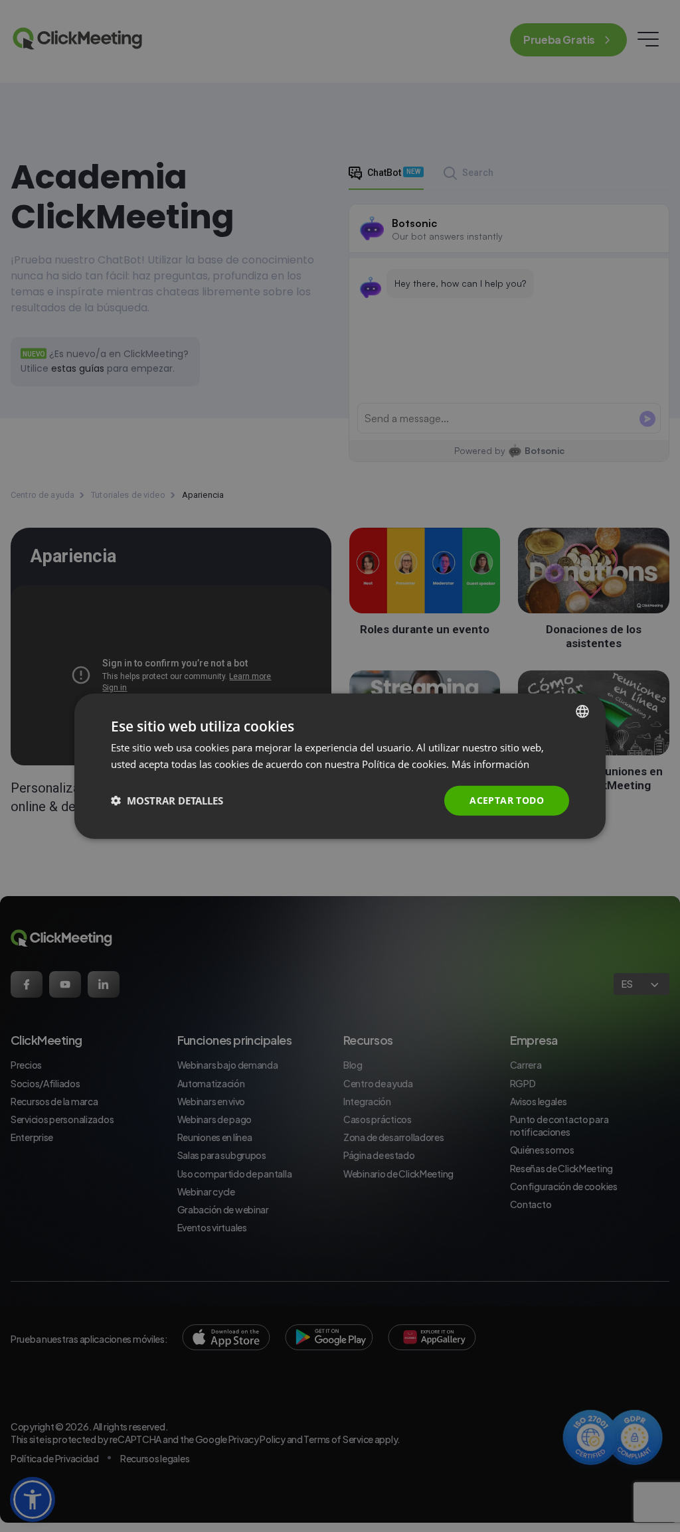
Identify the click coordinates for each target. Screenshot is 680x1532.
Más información (490, 764)
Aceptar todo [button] (506, 800)
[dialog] (340, 766)
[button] (167, 800)
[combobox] (582, 711)
